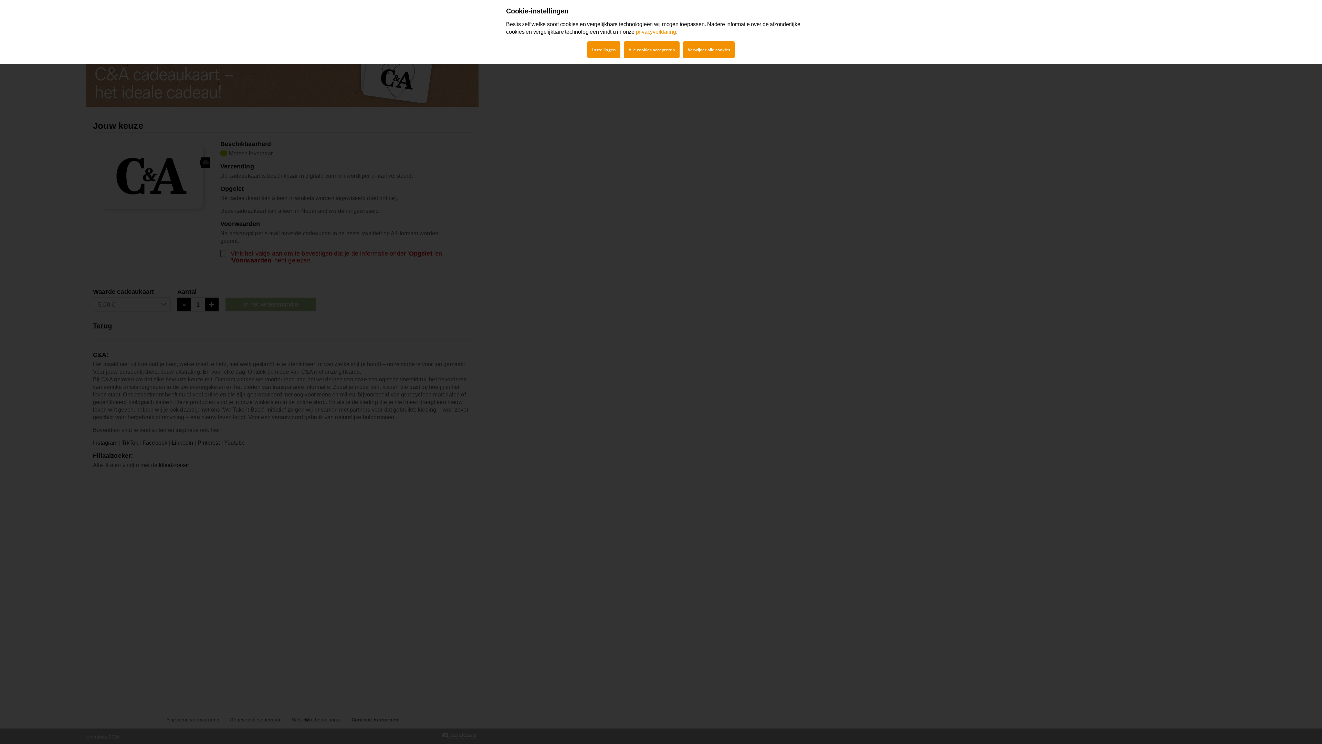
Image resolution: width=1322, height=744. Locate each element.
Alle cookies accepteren (652, 50)
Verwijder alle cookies (709, 50)
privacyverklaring (656, 32)
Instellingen (604, 50)
